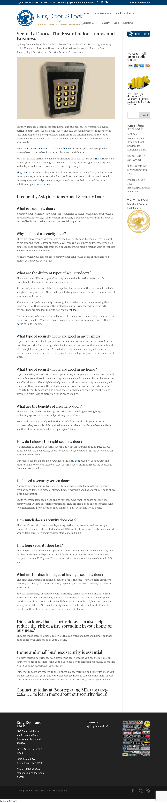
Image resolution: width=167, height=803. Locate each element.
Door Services (101, 13)
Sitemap (45, 790)
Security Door (97, 48)
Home (86, 13)
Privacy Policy (59, 790)
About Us (128, 23)
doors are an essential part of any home (48, 148)
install (20, 601)
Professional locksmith (75, 48)
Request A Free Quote (140, 2)
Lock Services (123, 13)
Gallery (106, 23)
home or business (46, 184)
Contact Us (88, 23)
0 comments (76, 52)
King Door (22, 172)
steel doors (73, 309)
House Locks (55, 48)
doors (34, 583)
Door (99, 446)
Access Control (67, 44)
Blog (116, 23)
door (77, 460)
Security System (58, 52)
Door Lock (81, 44)
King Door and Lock (30, 44)
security (94, 158)
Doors (91, 44)
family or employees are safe (62, 675)
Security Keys (24, 52)
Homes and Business (35, 48)
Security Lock (40, 52)
